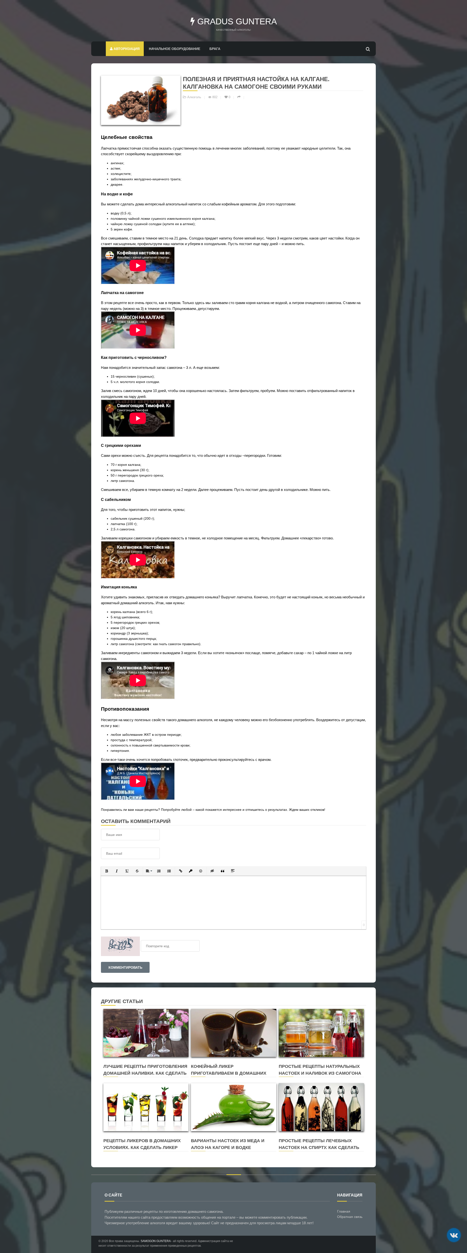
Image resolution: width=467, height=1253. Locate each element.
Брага (214, 49)
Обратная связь (349, 1217)
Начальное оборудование (174, 49)
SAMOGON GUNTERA (156, 1241)
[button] (106, 871)
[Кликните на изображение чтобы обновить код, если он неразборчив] (120, 946)
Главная (343, 1211)
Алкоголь (194, 97)
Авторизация (126, 49)
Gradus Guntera (236, 21)
